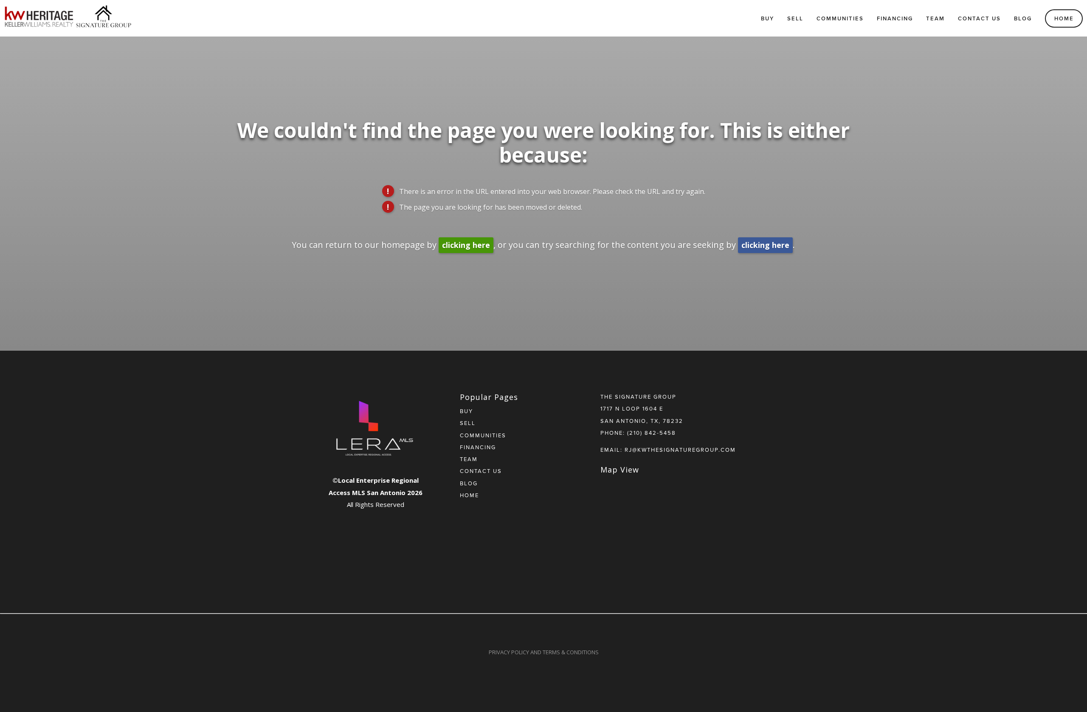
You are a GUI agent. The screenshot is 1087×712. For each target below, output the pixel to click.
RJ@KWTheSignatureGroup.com (680, 449)
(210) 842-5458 (651, 432)
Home (1064, 18)
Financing (895, 18)
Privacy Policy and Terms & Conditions (544, 652)
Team (935, 18)
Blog (1023, 18)
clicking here (466, 245)
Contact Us (979, 18)
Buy (767, 18)
